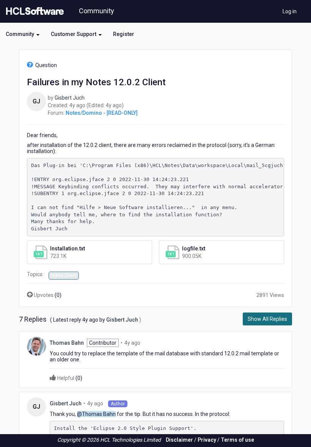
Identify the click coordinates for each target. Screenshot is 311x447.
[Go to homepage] (33, 11)
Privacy (207, 440)
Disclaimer (179, 440)
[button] (22, 34)
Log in (290, 11)
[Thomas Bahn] (36, 346)
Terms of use (237, 440)
